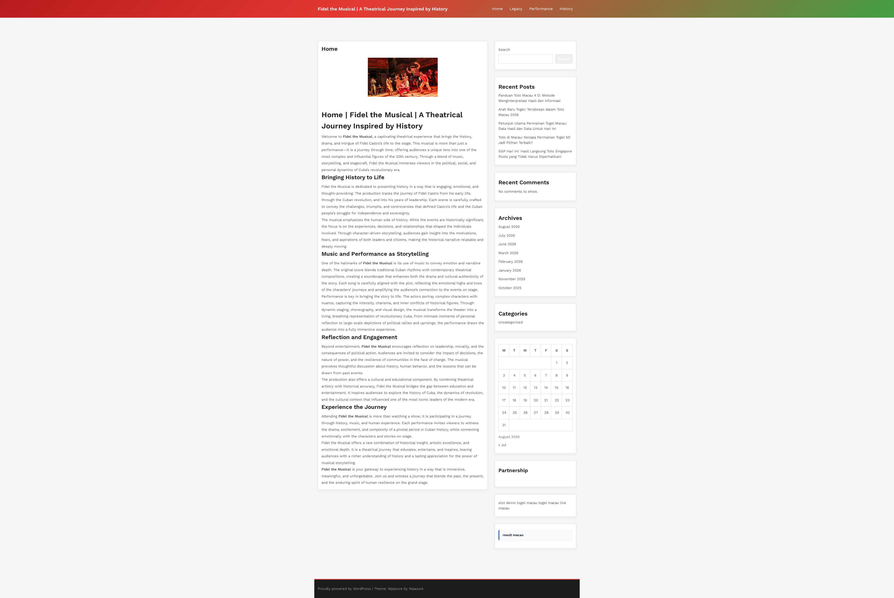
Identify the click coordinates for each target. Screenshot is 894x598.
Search (504, 49)
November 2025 (511, 279)
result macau (513, 535)
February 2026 (510, 261)
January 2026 (509, 270)
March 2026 (508, 253)
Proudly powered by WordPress (344, 589)
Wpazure (395, 589)
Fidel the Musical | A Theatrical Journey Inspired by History (382, 9)
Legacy (516, 9)
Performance (541, 9)
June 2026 (507, 244)
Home (497, 9)
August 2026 (509, 227)
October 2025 (510, 288)
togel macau (527, 503)
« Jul (502, 445)
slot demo (507, 503)
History (566, 9)
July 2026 (506, 235)
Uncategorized (510, 322)
